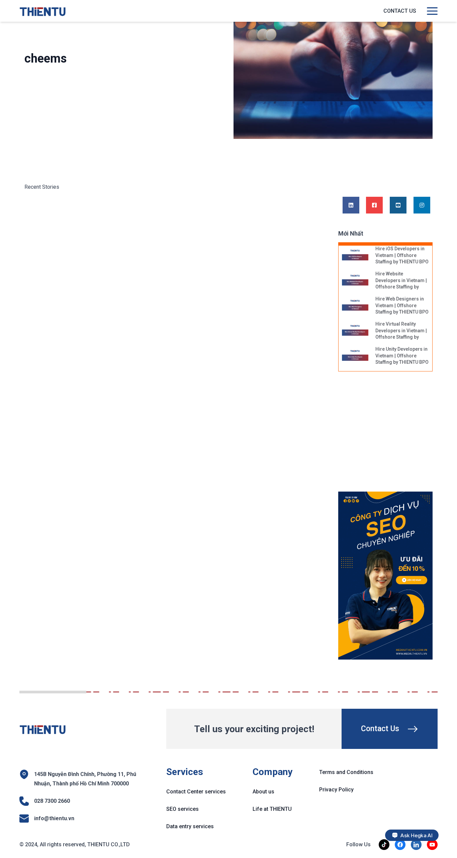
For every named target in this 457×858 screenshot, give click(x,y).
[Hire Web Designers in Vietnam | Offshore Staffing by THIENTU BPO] (355, 306)
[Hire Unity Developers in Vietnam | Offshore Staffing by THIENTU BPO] (355, 356)
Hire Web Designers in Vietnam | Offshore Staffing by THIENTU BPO (402, 305)
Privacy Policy (336, 789)
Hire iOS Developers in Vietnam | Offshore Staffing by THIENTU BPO (402, 255)
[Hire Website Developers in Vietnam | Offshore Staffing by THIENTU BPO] (355, 281)
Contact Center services (196, 791)
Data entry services (190, 826)
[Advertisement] (391, 435)
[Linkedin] (351, 205)
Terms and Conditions (346, 772)
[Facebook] (374, 205)
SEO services (182, 809)
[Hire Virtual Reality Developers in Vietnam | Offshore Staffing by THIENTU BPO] (355, 331)
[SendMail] (385, 576)
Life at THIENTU (272, 809)
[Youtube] (398, 205)
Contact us (399, 11)
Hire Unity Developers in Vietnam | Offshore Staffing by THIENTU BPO (402, 355)
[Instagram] (422, 205)
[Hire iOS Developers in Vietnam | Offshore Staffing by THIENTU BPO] (355, 256)
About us (263, 791)
